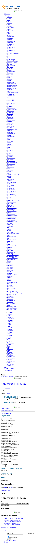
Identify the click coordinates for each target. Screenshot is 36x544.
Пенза (9, 244)
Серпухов (10, 296)
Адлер (9, 18)
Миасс (9, 186)
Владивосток (11, 65)
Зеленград (10, 117)
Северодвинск (11, 288)
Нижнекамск (11, 209)
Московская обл (11, 194)
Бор (8, 55)
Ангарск (9, 26)
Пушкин (9, 262)
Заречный (10, 114)
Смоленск (10, 299)
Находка (9, 205)
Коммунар (10, 152)
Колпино (9, 150)
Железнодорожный (12, 109)
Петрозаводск (11, 252)
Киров (9, 142)
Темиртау (10, 317)
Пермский (10, 247)
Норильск (10, 224)
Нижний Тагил (11, 212)
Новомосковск (11, 217)
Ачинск (9, 35)
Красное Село (11, 161)
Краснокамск (11, 164)
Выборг (9, 76)
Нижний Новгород (12, 211)
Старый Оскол (11, 309)
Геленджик (10, 82)
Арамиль (9, 29)
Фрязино (9, 335)
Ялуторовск (10, 364)
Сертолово (10, 297)
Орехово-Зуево (11, 239)
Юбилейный (11, 361)
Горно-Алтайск (11, 83)
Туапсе (9, 324)
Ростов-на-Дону (11, 274)
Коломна (9, 148)
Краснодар (10, 159)
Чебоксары (10, 340)
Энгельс (9, 359)
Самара (9, 280)
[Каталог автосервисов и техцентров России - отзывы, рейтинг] (1, 376)
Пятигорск (10, 265)
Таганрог (10, 312)
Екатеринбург (11, 103)
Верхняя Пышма (12, 62)
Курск (9, 173)
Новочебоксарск (12, 221)
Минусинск (10, 188)
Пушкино (10, 264)
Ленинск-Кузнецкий (13, 174)
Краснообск (10, 165)
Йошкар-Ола (11, 133)
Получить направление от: (8, 502)
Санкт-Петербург (12, 282)
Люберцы (10, 180)
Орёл (8, 238)
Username (10, 533)
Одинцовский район (13, 233)
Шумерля (10, 349)
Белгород (10, 42)
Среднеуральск (11, 306)
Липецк (9, 176)
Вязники (9, 77)
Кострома (10, 155)
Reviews (8, 413)
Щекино (9, 352)
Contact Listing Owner (7, 410)
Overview (3, 413)
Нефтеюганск (11, 206)
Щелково (10, 353)
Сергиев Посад (11, 294)
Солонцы (10, 302)
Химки (9, 338)
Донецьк (9, 102)
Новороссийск (11, 218)
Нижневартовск (11, 208)
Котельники (10, 156)
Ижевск (9, 124)
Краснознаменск (12, 162)
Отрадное (10, 242)
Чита (8, 346)
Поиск (2, 375)
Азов (8, 20)
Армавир (10, 30)
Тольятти (10, 320)
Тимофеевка (10, 318)
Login (5, 530)
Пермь (9, 249)
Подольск (10, 253)
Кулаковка (10, 170)
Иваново (9, 121)
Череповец (10, 341)
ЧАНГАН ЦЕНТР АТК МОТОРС (13, 518)
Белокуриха (10, 44)
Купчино (9, 171)
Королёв (9, 153)
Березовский (11, 47)
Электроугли (11, 358)
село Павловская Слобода (14, 293)
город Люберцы (11, 86)
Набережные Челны (13, 200)
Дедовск (9, 91)
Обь (8, 227)
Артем (9, 32)
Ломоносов (10, 179)
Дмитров (9, 97)
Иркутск (9, 130)
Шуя (8, 350)
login (5, 487)
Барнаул (9, 39)
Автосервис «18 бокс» (14, 383)
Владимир (10, 67)
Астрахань (10, 33)
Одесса (9, 230)
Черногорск (10, 343)
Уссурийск (10, 332)
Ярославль (10, 365)
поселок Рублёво (12, 256)
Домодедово (10, 100)
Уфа (8, 333)
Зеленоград (10, 118)
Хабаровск (10, 336)
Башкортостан (11, 41)
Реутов (9, 271)
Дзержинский (11, 95)
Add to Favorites (5, 408)
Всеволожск (10, 74)
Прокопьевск (11, 259)
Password (31, 533)
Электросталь (11, 356)
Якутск (9, 362)
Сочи (8, 305)
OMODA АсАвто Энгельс (11, 523)
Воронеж (10, 73)
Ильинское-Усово (12, 129)
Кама (8, 139)
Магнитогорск (11, 182)
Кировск (9, 144)
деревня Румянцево (13, 92)
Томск (9, 323)
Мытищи (10, 199)
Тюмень (9, 327)
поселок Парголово (13, 255)
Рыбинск (9, 276)
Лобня (9, 177)
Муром (9, 197)
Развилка (10, 268)
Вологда (9, 70)
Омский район (11, 236)
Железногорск (11, 108)
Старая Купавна (11, 308)
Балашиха (10, 38)
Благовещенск (11, 50)
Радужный (10, 267)
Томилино (10, 321)
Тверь (9, 315)
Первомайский (11, 246)
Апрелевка (10, 27)
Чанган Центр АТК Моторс (12, 520)
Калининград (11, 136)
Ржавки (9, 273)
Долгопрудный (11, 98)
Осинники (10, 241)
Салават (9, 279)
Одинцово (10, 232)
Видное (9, 64)
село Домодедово (12, 291)
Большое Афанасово (13, 53)
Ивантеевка (10, 123)
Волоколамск (11, 71)
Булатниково (11, 59)
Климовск (10, 145)
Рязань (9, 277)
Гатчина (9, 80)
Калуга (9, 138)
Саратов (9, 285)
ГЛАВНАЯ (7, 14)
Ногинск (9, 223)
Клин (8, 147)
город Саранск (11, 88)
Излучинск (10, 126)
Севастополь (11, 286)
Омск (8, 235)
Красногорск (11, 158)
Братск (9, 56)
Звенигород (10, 115)
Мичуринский (11, 191)
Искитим (10, 132)
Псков (9, 261)
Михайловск (11, 189)
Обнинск (10, 226)
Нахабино (10, 203)
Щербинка (10, 355)
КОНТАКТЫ (8, 370)
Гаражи (9, 79)
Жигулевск (10, 111)
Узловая (9, 329)
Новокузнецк (11, 214)
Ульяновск (10, 330)
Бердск (9, 45)
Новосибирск (11, 220)
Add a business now (6, 490)
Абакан (9, 17)
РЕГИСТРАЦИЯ (9, 368)
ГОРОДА (6, 15)
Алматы (9, 23)
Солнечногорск (11, 300)
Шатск (9, 347)
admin (8, 388)
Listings (5, 376)
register (11, 487)
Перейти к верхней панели (8, 527)
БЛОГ (5, 367)
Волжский (10, 68)
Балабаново (10, 36)
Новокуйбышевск (12, 215)
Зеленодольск (11, 120)
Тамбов (9, 314)
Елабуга (9, 105)
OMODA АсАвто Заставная (12, 524)
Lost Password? (11, 540)
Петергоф (10, 250)
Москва (9, 192)
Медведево (10, 185)
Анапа (9, 24)
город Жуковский (12, 85)
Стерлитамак (11, 311)
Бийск (9, 48)
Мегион (9, 183)
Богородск (10, 51)
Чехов (9, 344)
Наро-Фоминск (11, 202)
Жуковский (10, 112)
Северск (9, 289)
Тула (8, 326)
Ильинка (9, 127)
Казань (9, 135)
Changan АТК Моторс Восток (12, 521)
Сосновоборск (11, 303)
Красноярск (10, 167)
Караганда (10, 141)
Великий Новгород (12, 61)
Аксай (9, 21)
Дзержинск (10, 94)
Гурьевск (9, 89)
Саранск (9, 283)
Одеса (9, 229)
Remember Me (13, 537)
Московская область (13, 195)
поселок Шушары (12, 258)
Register (6, 542)
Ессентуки (10, 106)
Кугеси (9, 168)
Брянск (9, 58)
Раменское (10, 270)
